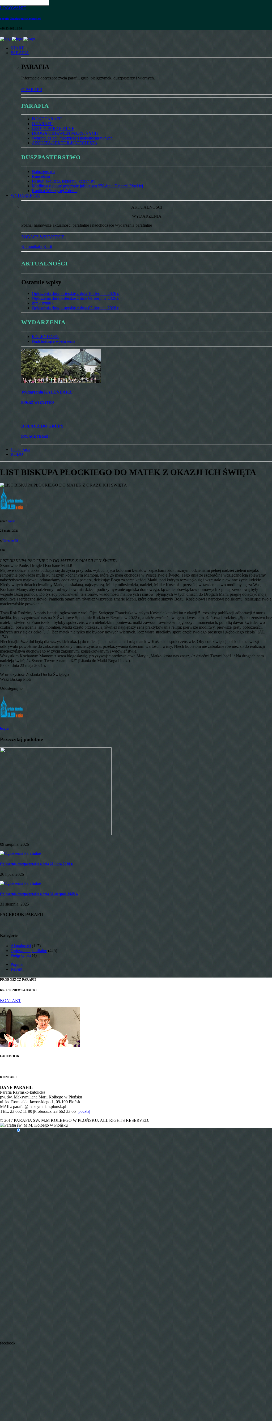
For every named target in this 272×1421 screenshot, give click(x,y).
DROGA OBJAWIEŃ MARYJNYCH (65, 133)
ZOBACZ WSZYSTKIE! (43, 237)
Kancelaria (41, 176)
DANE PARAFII (47, 119)
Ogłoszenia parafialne (29, 950)
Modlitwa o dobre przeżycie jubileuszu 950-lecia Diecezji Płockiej (87, 186)
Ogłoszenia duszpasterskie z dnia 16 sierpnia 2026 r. (75, 293)
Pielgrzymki (21, 955)
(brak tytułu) (42, 303)
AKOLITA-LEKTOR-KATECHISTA (64, 143)
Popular (17, 964)
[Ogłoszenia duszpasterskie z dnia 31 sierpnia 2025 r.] (20, 883)
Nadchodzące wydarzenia (53, 341)
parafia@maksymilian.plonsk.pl (20, 18)
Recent (16, 969)
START (17, 48)
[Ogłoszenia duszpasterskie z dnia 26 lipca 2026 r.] (20, 853)
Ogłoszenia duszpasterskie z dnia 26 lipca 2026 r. (36, 864)
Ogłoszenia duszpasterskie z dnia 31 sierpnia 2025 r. (39, 894)
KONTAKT (10, 1000)
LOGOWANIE (13, 8)
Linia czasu (20, 449)
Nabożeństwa (43, 171)
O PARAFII (31, 89)
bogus (11, 520)
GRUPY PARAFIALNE (53, 128)
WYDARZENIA (25, 195)
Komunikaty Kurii (36, 246)
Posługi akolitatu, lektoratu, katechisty (63, 181)
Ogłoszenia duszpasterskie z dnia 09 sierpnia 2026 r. (75, 298)
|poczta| (84, 1111)
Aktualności (10, 540)
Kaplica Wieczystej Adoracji (55, 190)
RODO (17, 454)
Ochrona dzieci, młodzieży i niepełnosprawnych (72, 138)
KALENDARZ (45, 336)
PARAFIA (20, 52)
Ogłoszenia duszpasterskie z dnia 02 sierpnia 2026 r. (75, 308)
